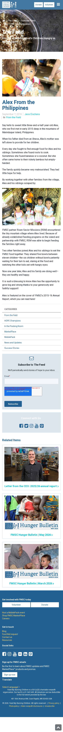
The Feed (13, 20)
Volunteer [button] (16, 605)
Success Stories (11, 348)
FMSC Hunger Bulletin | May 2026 (31, 534)
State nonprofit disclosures (31, 706)
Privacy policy (53, 703)
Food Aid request (10, 634)
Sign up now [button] (9, 674)
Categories (10, 309)
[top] (58, 727)
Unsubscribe (50, 706)
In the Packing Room (13, 326)
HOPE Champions (12, 321)
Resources (7, 640)
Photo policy (14, 706)
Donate (38, 5)
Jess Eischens (32, 114)
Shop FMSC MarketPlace (13, 615)
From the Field (28, 20)
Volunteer (49, 5)
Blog (4, 631)
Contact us (7, 637)
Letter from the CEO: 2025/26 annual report (31, 486)
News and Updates (13, 342)
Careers (6, 618)
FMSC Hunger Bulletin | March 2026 (30, 583)
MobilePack (9, 337)
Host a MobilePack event (13, 612)
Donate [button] (44, 605)
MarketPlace (10, 331)
